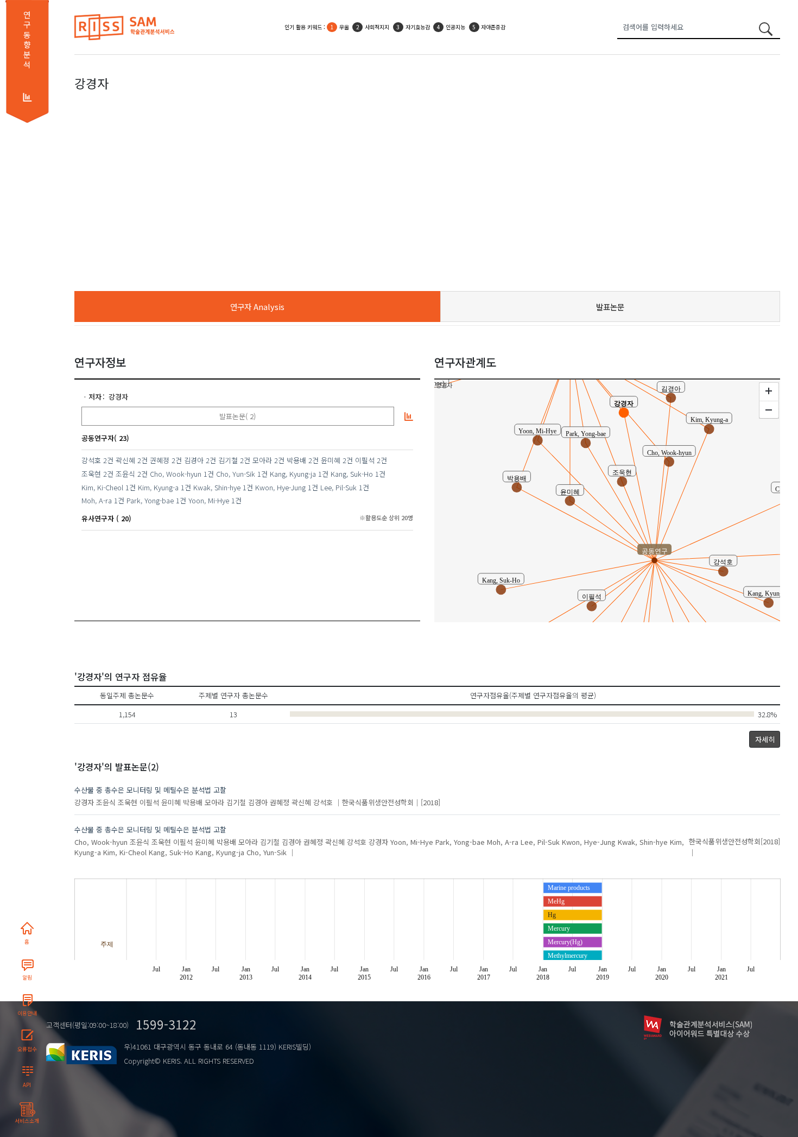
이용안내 (27, 1013)
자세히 (765, 739)
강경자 (118, 396)
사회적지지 (377, 27)
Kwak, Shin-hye (216, 487)
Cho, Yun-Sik (235, 474)
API (27, 1085)
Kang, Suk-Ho (352, 474)
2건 (108, 460)
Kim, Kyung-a (158, 487)
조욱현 (91, 474)
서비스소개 (27, 1121)
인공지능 (455, 27)
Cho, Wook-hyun (175, 474)
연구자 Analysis (257, 306)
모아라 (262, 460)
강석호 (91, 460)
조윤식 (125, 474)
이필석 (365, 460)
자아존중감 (493, 27)
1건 (209, 474)
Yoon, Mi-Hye (208, 500)
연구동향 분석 (26, 40)
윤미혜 (330, 460)
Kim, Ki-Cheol (102, 487)
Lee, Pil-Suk (338, 487)
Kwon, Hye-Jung (280, 487)
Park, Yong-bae (150, 500)
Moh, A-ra (96, 500)
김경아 (194, 460)
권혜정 (159, 460)
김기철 (228, 460)
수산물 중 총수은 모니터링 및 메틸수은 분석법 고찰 (150, 790)
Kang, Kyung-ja (293, 474)
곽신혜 (125, 460)
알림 (27, 977)
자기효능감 (418, 27)
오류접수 (27, 1049)
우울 (344, 27)
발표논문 (610, 306)
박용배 (296, 460)
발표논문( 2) (237, 416)
